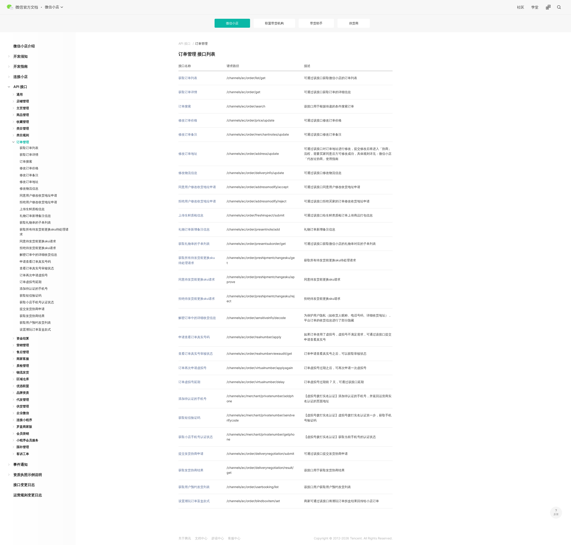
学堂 (534, 7)
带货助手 (316, 23)
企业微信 (23, 413)
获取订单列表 (29, 148)
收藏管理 (23, 122)
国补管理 (23, 447)
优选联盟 (23, 386)
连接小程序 (24, 420)
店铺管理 (23, 101)
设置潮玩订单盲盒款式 (35, 329)
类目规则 (23, 135)
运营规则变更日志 (27, 495)
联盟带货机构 (274, 23)
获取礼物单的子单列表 (35, 222)
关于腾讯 (184, 538)
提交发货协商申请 (32, 309)
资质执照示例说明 (27, 474)
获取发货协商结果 (32, 316)
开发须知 (20, 56)
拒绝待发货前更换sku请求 (38, 248)
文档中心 (201, 538)
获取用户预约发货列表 (35, 322)
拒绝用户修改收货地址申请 (38, 202)
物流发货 (23, 372)
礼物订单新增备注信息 (35, 216)
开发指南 (20, 66)
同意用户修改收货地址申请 (38, 195)
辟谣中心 (217, 538)
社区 (520, 7)
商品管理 (23, 115)
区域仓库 (23, 379)
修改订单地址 (29, 182)
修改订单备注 (29, 175)
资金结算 (23, 338)
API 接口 (20, 86)
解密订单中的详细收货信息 (38, 254)
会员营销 (23, 433)
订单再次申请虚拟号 (34, 275)
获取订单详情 (29, 154)
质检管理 (23, 365)
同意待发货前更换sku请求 (38, 241)
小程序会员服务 (27, 440)
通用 (20, 94)
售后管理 (23, 352)
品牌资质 (23, 392)
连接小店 (20, 76)
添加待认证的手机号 (34, 288)
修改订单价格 (29, 168)
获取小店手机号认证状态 (37, 302)
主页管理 (23, 108)
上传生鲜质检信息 (32, 209)
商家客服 (23, 359)
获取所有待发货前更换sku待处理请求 (44, 231)
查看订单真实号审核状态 (37, 268)
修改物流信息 (29, 188)
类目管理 (23, 128)
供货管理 (23, 406)
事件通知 (20, 464)
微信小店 (232, 23)
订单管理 (23, 142)
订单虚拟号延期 (30, 282)
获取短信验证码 (30, 295)
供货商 (353, 23)
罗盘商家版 (24, 426)
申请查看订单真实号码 (35, 261)
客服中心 (234, 538)
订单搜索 (26, 161)
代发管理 (23, 399)
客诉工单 (23, 454)
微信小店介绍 (24, 46)
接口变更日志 (24, 484)
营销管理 (23, 345)
